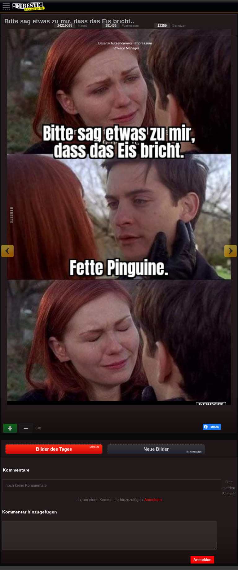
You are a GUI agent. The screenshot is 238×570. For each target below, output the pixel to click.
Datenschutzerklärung (115, 43)
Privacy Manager (126, 48)
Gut (10, 428)
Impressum (143, 43)
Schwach (26, 428)
